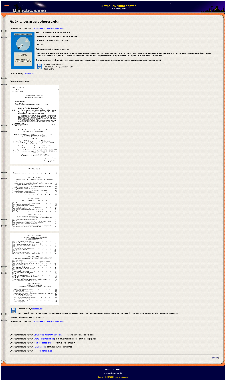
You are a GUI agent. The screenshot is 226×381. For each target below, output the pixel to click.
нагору (215, 358)
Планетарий (39, 347)
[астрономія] (30, 7)
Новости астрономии (43, 351)
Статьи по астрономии (44, 339)
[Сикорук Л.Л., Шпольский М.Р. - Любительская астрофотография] (34, 163)
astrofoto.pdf (29, 74)
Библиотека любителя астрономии (48, 28)
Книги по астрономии (43, 343)
